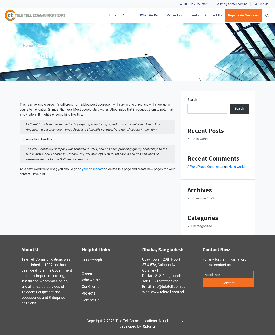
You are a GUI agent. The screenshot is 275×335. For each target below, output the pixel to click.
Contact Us (213, 15)
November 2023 (202, 198)
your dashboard (93, 169)
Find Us (263, 4)
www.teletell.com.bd (167, 292)
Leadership (90, 266)
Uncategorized (201, 226)
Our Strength (92, 260)
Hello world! (200, 139)
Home (111, 15)
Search (192, 100)
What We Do (149, 15)
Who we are (91, 280)
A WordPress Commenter (205, 167)
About (126, 15)
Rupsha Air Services (243, 15)
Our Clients (90, 286)
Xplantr (149, 326)
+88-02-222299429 (196, 4)
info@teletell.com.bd (233, 4)
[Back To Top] (264, 324)
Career (87, 273)
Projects (173, 15)
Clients (193, 15)
